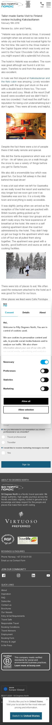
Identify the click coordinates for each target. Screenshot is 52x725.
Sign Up (26, 464)
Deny (26, 418)
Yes (9, 452)
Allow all (26, 401)
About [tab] (42, 312)
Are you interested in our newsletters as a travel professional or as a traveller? (24, 431)
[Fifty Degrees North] (12, 4)
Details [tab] (26, 312)
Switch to (26, 715)
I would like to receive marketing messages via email (26, 448)
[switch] (44, 371)
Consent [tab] (9, 312)
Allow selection (26, 409)
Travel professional (16, 437)
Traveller (11, 442)
